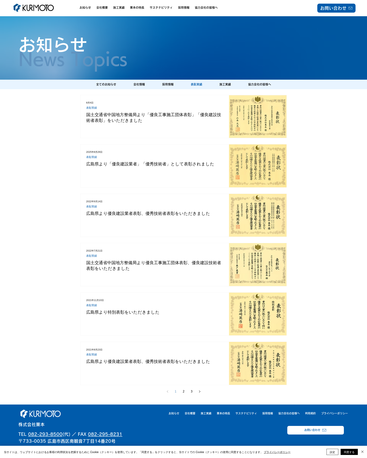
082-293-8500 (45, 434)
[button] (102, 7)
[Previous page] (167, 391)
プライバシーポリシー (277, 452)
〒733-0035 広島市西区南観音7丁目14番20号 (67, 441)
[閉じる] (362, 452)
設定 (332, 452)
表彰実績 (91, 107)
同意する (349, 452)
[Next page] (199, 391)
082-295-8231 (105, 434)
